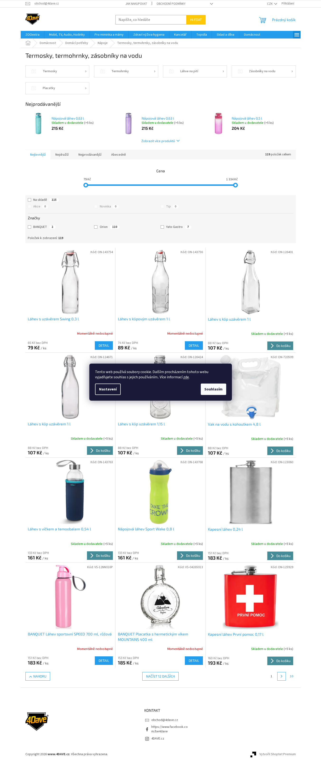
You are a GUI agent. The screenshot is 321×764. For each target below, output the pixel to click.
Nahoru (39, 676)
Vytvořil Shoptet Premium (277, 754)
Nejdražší (62, 154)
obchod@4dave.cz (164, 720)
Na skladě (45, 199)
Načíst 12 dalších (160, 676)
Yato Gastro (177, 227)
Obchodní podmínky (171, 4)
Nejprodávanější (89, 154)
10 (291, 676)
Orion (108, 227)
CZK (270, 4)
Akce (39, 206)
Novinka (108, 206)
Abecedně (118, 154)
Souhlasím (213, 389)
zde (186, 377)
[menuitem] (32, 34)
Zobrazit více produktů (158, 141)
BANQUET (43, 227)
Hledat (196, 20)
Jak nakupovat (136, 4)
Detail (104, 345)
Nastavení (108, 389)
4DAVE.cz (157, 738)
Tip (171, 206)
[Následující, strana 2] (281, 676)
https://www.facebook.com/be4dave (169, 729)
